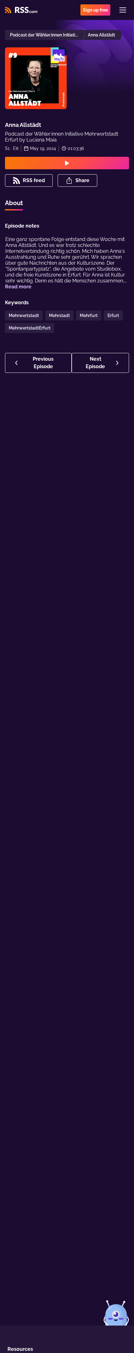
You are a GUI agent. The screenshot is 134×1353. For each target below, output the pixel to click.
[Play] (67, 163)
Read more (18, 287)
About (14, 203)
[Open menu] (123, 10)
